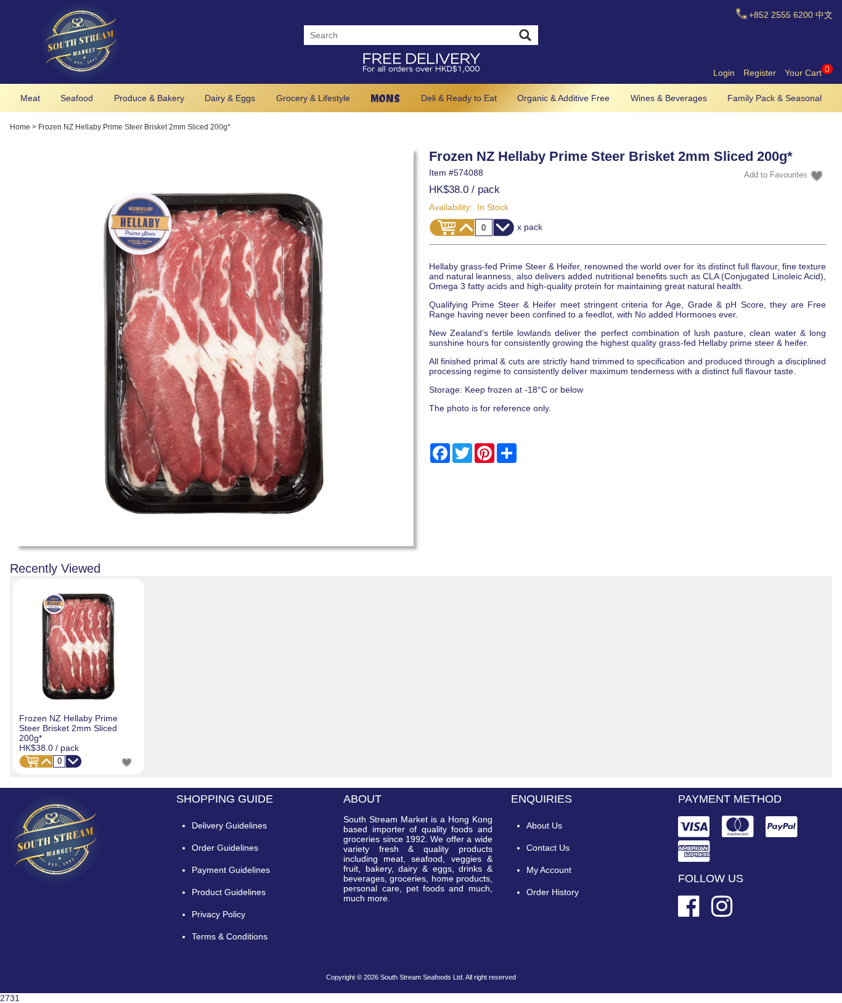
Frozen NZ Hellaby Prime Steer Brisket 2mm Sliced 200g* (68, 728)
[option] (78, 676)
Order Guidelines (225, 848)
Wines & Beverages (669, 98)
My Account (548, 870)
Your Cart (807, 73)
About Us (544, 825)
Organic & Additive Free (563, 98)
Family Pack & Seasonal (774, 98)
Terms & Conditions (230, 936)
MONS (385, 98)
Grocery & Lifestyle (313, 98)
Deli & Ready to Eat (459, 98)
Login (724, 73)
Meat (30, 98)
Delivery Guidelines (229, 825)
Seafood (76, 98)
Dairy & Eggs (230, 98)
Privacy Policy (218, 914)
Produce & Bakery (149, 98)
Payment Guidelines (231, 870)
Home (20, 127)
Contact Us (548, 848)
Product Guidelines (229, 892)
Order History (552, 892)
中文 (824, 15)
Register (759, 73)
